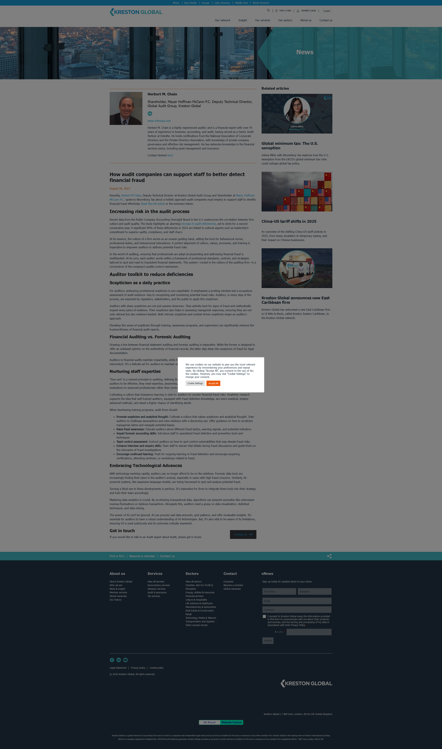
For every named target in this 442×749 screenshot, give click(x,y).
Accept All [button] (213, 383)
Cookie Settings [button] (195, 383)
